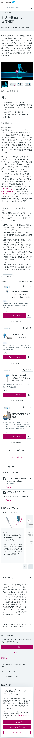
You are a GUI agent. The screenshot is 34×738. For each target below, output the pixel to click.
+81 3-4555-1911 (10, 671)
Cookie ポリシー (21, 715)
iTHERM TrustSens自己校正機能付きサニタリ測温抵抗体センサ (12, 537)
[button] (5, 311)
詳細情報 (4, 658)
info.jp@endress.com (11, 676)
